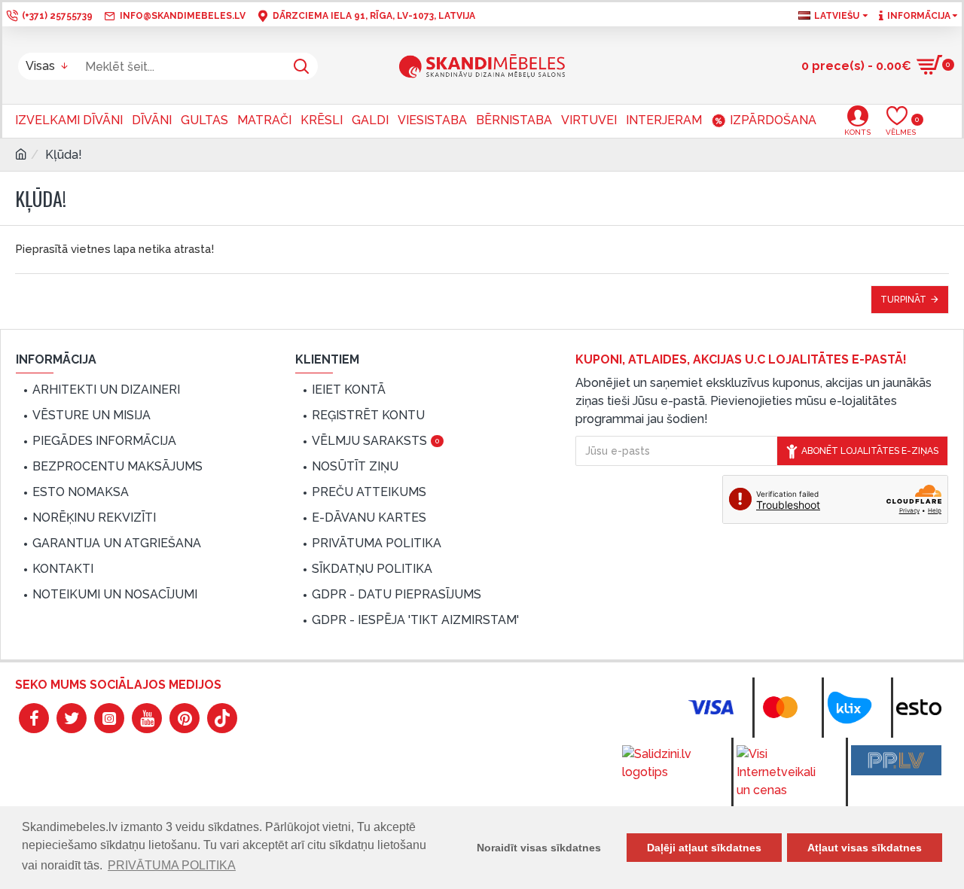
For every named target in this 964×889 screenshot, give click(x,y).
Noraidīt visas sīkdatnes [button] (539, 848)
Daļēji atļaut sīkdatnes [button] (704, 848)
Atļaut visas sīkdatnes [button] (864, 848)
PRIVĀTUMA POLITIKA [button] (172, 865)
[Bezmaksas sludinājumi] (896, 760)
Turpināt (903, 299)
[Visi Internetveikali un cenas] (782, 772)
